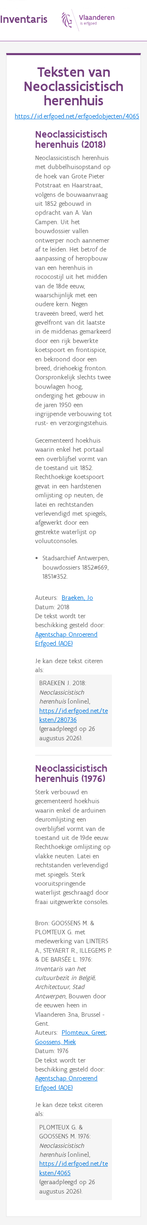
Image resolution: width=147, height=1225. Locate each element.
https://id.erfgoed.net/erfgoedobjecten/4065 (77, 116)
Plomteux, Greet (84, 1032)
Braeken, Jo (77, 597)
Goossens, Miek (55, 1042)
